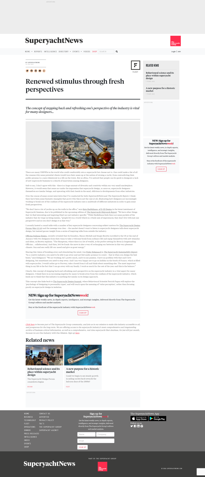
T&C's (41, 423)
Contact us (44, 414)
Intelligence (50, 51)
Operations (29, 427)
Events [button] (76, 51)
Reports (38, 51)
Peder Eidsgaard (93, 251)
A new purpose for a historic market (82, 370)
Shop (94, 51)
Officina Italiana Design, (36, 235)
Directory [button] (64, 51)
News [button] (28, 51)
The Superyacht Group (50, 427)
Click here (30, 324)
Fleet (27, 423)
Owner (27, 430)
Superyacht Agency (49, 430)
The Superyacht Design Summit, (67, 281)
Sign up (83, 313)
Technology (30, 420)
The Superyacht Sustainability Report (120, 251)
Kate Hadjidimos (90, 209)
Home (26, 414)
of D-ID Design (105, 209)
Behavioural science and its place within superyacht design (44, 372)
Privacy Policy (46, 420)
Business (28, 417)
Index (27, 440)
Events (27, 443)
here (77, 332)
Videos (87, 51)
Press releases (31, 433)
